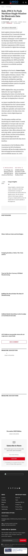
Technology (9, 23)
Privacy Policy (13, 464)
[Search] (26, 2)
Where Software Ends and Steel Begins (12, 234)
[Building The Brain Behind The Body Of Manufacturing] (14, 285)
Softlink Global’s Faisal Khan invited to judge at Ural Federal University (13, 314)
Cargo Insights (6, 21)
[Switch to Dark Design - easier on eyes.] (23, 2)
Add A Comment (13, 342)
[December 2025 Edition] (14, 415)
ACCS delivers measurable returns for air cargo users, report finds (12, 335)
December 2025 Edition (14, 431)
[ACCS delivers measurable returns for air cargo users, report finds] (14, 325)
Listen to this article (10, 28)
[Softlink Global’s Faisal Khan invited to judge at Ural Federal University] (14, 305)
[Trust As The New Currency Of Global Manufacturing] (14, 264)
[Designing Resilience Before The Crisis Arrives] (14, 244)
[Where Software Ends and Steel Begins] (14, 225)
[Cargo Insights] (14, 2)
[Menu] (2, 2)
